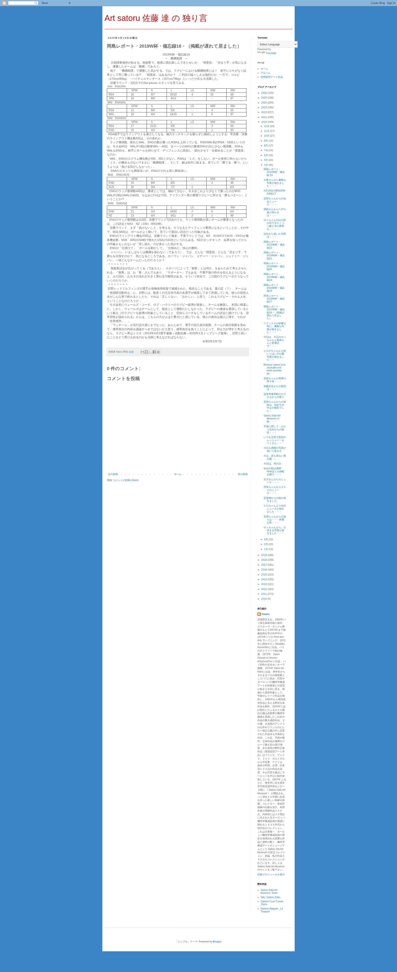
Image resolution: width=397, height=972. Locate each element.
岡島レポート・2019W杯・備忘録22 (274, 244)
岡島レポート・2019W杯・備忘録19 (274, 277)
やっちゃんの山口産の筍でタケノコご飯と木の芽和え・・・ (275, 224)
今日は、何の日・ (273, 463)
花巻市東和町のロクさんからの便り (275, 395)
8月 (266, 145)
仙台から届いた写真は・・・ (275, 235)
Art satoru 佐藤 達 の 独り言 (155, 18)
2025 (264, 97)
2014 (264, 579)
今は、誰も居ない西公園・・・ (275, 457)
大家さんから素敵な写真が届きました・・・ (275, 182)
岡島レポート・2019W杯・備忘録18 (274, 288)
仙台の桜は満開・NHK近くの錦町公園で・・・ (274, 471)
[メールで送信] (142, 352)
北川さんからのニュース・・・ (275, 481)
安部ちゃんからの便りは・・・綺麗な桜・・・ (275, 519)
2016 (264, 569)
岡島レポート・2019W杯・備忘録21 (274, 255)
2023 (264, 107)
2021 (264, 117)
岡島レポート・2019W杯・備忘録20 (274, 266)
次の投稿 (113, 474)
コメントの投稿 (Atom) (126, 480)
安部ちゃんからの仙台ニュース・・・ (275, 201)
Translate (271, 53)
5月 (266, 160)
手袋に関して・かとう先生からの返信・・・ (275, 429)
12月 (267, 126)
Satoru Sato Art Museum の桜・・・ (272, 418)
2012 (264, 589)
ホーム (178, 474)
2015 (264, 574)
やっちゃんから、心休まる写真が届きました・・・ (275, 530)
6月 (266, 155)
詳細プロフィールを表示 (271, 874)
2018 (264, 559)
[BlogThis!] (146, 352)
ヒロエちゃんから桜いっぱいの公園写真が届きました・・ (275, 355)
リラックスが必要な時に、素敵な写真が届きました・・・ (275, 328)
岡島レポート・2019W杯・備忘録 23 (274, 172)
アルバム (265, 72)
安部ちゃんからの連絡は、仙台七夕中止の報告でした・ (275, 406)
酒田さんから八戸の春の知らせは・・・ (275, 212)
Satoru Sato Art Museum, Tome (269, 891)
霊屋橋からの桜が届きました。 (275, 499)
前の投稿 (243, 474)
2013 (264, 584)
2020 (264, 121)
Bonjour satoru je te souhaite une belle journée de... (275, 369)
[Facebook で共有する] (154, 352)
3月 (266, 539)
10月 (267, 135)
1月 (266, 549)
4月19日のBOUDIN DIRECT (274, 192)
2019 (264, 555)
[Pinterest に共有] (158, 352)
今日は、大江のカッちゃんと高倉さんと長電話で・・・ (275, 341)
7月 (266, 150)
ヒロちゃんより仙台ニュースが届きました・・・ (275, 508)
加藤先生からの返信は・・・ (275, 388)
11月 (267, 131)
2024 (264, 102)
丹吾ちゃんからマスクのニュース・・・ (275, 490)
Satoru (265, 614)
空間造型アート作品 (272, 77)
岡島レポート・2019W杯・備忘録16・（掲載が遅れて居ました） (274, 312)
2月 (266, 544)
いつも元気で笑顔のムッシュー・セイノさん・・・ (275, 440)
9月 (266, 140)
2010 (264, 598)
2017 (264, 564)
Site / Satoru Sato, (271, 897)
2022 (264, 112)
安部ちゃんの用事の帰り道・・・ (275, 380)
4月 (266, 165)
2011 (264, 593)
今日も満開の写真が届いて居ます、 (275, 449)
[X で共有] (150, 352)
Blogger (217, 941)
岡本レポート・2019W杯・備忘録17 (274, 298)
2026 (264, 92)
